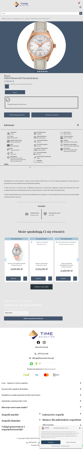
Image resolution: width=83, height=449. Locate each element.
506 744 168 (32, 442)
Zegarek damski (14, 150)
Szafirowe (40, 162)
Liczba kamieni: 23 (16, 158)
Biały (38, 158)
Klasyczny (13, 154)
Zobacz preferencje (71, 442)
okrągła (39, 134)
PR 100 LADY (14, 138)
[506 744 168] (27, 442)
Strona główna (7, 18)
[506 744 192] (35, 354)
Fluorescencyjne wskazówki (71, 146)
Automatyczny (14, 158)
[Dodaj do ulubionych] (7, 87)
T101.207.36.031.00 (15, 142)
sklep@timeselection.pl (43, 358)
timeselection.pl (41, 347)
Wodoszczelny (73, 142)
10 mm (39, 146)
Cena (22, 18)
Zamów (15, 92)
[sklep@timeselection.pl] (30, 358)
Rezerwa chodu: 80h (16, 161)
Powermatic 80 (21, 159)
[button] (80, 428)
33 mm (39, 142)
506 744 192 (43, 353)
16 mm (39, 154)
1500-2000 (27, 18)
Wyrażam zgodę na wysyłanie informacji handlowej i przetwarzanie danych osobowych (34, 323)
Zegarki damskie (16, 18)
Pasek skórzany (41, 150)
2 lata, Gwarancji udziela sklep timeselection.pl (70, 150)
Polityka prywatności (56, 445)
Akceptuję (50, 442)
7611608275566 (14, 146)
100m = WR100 (68, 138)
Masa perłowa (67, 134)
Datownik (66, 142)
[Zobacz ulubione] (25, 278)
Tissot (7, 75)
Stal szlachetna (41, 138)
